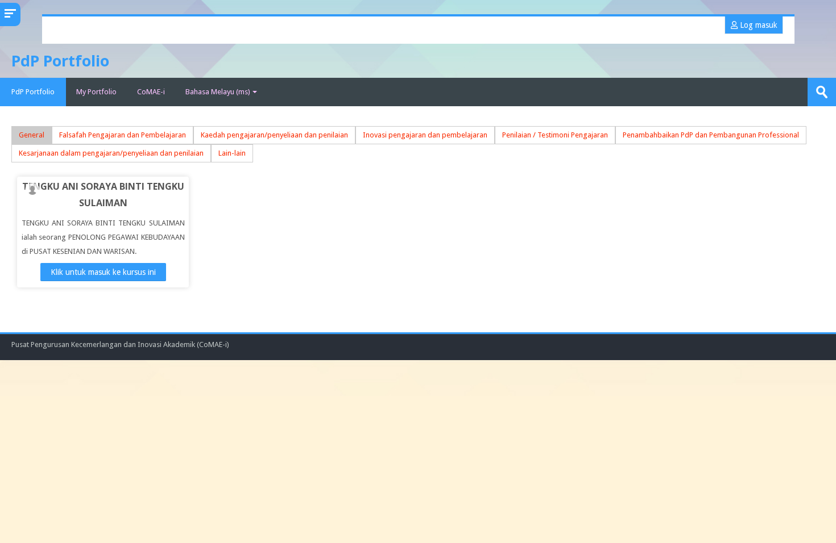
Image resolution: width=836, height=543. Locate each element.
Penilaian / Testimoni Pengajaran (555, 135)
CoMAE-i (151, 91)
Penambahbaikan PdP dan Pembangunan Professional (711, 135)
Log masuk (757, 25)
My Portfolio (96, 91)
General (31, 135)
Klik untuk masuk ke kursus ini (103, 272)
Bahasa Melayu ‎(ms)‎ (217, 91)
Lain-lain (232, 153)
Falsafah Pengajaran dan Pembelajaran (122, 135)
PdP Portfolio (33, 91)
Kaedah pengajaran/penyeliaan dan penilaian (274, 135)
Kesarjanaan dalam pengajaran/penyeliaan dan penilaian (111, 153)
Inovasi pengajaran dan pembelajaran (425, 135)
